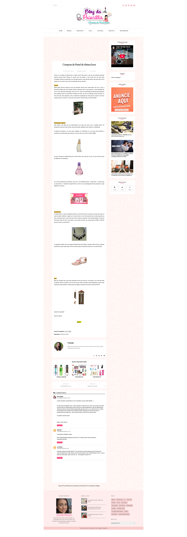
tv (124, 499)
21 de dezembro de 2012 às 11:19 (63, 431)
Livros (118, 502)
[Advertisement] (79, 50)
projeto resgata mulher (124, 514)
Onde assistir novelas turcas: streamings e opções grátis (94, 508)
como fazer (124, 502)
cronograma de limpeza (117, 511)
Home (60, 31)
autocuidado (114, 505)
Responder (59, 425)
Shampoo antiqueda (61, 376)
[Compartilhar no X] (68, 331)
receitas (113, 502)
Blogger (98, 485)
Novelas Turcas (120, 508)
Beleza (69, 31)
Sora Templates (90, 528)
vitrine (72, 71)
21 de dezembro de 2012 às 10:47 (63, 397)
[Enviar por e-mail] (65, 331)
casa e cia (129, 499)
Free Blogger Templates (101, 528)
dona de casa (120, 499)
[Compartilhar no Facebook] (69, 331)
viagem (126, 511)
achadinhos (114, 514)
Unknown (59, 430)
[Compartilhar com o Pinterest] (70, 331)
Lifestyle (111, 31)
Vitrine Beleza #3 (79, 376)
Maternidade (124, 31)
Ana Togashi (60, 396)
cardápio (114, 508)
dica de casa (122, 505)
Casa (90, 31)
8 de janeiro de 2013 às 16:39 (63, 448)
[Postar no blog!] (66, 331)
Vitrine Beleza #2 (97, 376)
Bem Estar (80, 31)
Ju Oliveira (59, 447)
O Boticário (67, 71)
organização (129, 505)
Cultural (100, 31)
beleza (113, 499)
